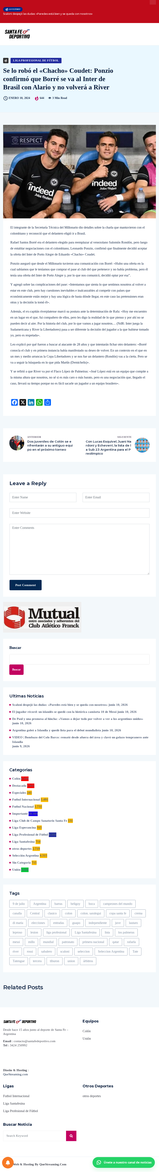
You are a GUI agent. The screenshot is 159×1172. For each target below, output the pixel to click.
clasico (52, 913)
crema (138, 913)
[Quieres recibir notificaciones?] (8, 1162)
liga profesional (56, 932)
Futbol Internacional (26, 799)
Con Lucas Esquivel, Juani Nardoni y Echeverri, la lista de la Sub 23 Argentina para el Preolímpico (108, 447)
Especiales (19, 792)
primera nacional (93, 942)
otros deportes (22, 848)
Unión (16, 869)
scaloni (64, 951)
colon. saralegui (91, 913)
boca (92, 903)
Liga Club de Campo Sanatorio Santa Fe (39, 820)
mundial (48, 942)
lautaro (133, 923)
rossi (30, 951)
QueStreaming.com (15, 1074)
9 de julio (19, 903)
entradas (58, 923)
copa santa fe (117, 913)
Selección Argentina (25, 855)
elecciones (38, 923)
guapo (76, 923)
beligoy (75, 903)
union (71, 961)
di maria (18, 923)
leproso (17, 932)
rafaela (131, 942)
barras (58, 903)
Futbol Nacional (23, 806)
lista (107, 932)
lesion (34, 932)
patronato (68, 942)
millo (31, 942)
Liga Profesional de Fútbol (36, 60)
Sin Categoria (21, 862)
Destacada (19, 785)
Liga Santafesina (23, 841)
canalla (17, 913)
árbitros (88, 961)
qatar (115, 942)
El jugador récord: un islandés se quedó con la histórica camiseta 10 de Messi (64, 711)
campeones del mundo (117, 903)
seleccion (84, 951)
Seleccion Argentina (111, 951)
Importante (20, 813)
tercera (37, 961)
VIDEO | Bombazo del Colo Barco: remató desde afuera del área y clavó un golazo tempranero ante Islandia (80, 740)
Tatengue (19, 961)
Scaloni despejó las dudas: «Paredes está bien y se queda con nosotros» (48, 13)
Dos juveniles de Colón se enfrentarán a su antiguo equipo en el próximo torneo (50, 445)
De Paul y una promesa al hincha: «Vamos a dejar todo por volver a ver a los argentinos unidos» (77, 718)
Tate (135, 951)
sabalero (46, 951)
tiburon (54, 961)
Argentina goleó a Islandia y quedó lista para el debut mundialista (56, 730)
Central (35, 913)
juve (118, 923)
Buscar (15, 647)
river (16, 951)
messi (16, 942)
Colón (16, 778)
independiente (98, 923)
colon (68, 913)
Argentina (39, 903)
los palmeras (126, 932)
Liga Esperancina (24, 827)
